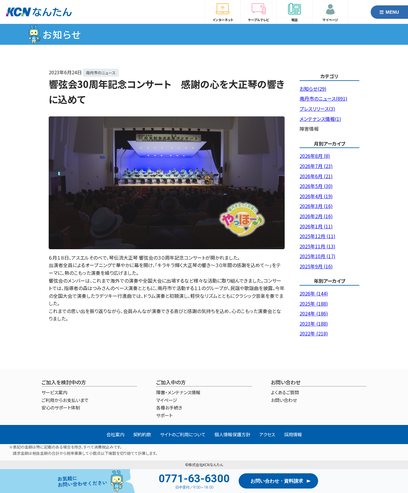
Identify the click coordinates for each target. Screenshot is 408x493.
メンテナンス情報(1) (320, 118)
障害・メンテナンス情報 (178, 392)
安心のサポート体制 (61, 407)
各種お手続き (169, 407)
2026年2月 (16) (316, 216)
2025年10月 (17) (317, 256)
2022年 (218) (314, 333)
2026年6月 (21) (316, 176)
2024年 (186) (314, 313)
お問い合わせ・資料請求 (277, 481)
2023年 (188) (314, 323)
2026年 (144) (314, 293)
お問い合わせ (284, 400)
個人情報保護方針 (232, 434)
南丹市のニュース (101, 73)
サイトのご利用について (182, 434)
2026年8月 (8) (315, 155)
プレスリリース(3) (317, 108)
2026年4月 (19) (316, 196)
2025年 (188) (314, 303)
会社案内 (115, 434)
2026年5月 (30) (316, 186)
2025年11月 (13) (317, 246)
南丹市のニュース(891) (323, 98)
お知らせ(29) (313, 88)
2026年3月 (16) (316, 205)
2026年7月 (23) (316, 166)
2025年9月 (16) (316, 266)
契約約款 (142, 434)
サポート (164, 415)
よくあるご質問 (285, 392)
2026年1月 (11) (316, 226)
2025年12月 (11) (317, 236)
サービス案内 (54, 392)
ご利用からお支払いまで (65, 400)
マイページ (166, 400)
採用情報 (293, 434)
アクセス (267, 434)
